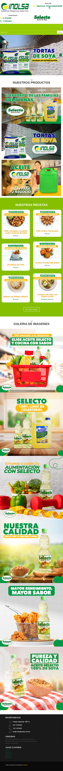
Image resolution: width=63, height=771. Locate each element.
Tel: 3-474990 (17, 728)
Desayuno (44, 299)
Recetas (15, 236)
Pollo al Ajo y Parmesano (47, 231)
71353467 (7, 21)
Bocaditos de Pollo (15, 265)
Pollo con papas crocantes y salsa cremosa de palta (16, 232)
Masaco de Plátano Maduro (15, 296)
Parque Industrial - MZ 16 (21, 722)
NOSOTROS (8, 752)
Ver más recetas (31, 309)
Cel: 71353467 (17, 725)
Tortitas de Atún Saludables (47, 263)
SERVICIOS (8, 756)
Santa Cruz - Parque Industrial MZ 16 (49, 7)
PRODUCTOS (8, 754)
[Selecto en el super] (31, 392)
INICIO (7, 750)
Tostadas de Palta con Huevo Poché (47, 295)
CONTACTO (8, 758)
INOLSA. (25, 765)
